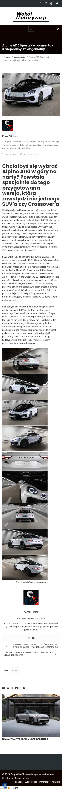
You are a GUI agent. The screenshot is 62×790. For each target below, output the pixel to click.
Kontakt (56, 781)
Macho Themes (21, 778)
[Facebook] (40, 3)
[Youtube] (51, 3)
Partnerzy (44, 781)
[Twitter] (57, 3)
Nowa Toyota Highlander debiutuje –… (27, 739)
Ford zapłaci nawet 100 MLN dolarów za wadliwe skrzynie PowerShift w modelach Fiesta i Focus (34, 645)
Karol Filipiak (9, 136)
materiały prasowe (30, 582)
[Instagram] (45, 3)
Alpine (15, 670)
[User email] (33, 638)
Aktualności (10, 154)
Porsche (17, 263)
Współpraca (31, 781)
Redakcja (18, 781)
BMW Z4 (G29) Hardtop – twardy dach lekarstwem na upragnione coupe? (29, 653)
